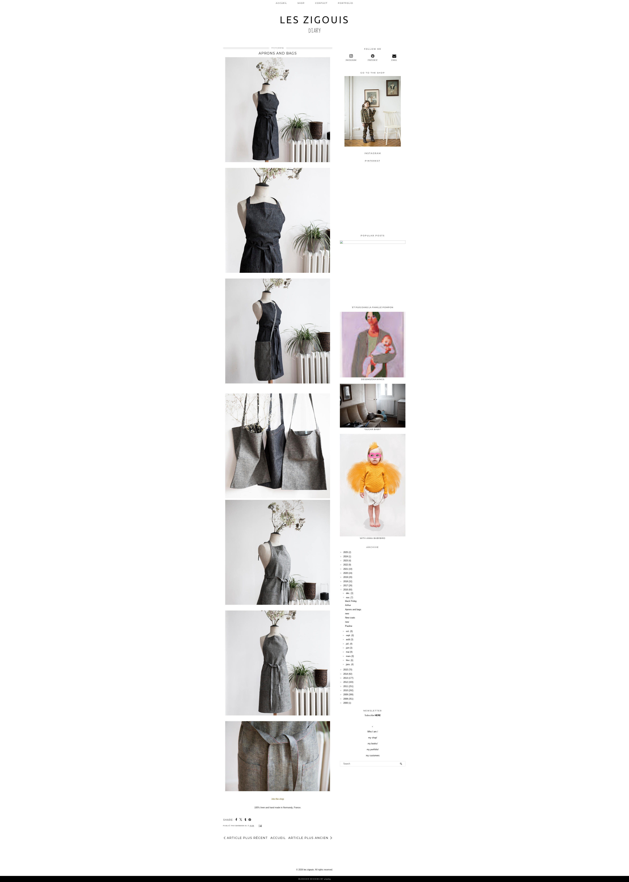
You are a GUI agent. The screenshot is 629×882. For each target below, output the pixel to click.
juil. (347, 643)
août (348, 639)
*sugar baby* (372, 429)
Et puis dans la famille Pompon (372, 307)
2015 (345, 669)
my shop (372, 737)
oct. (348, 631)
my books (372, 743)
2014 (345, 674)
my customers (373, 755)
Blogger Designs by (314, 879)
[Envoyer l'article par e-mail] (260, 826)
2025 (345, 552)
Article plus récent (247, 838)
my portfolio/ (373, 749)
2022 (345, 564)
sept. (348, 635)
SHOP (301, 3)
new (347, 613)
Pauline (348, 626)
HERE (378, 715)
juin (347, 648)
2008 (345, 699)
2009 (345, 694)
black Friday (351, 601)
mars (348, 656)
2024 (345, 556)
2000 (345, 703)
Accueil (281, 3)
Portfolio (345, 3)
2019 (345, 577)
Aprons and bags (353, 609)
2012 (345, 682)
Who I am (372, 731)
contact (321, 3)
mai (347, 652)
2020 (345, 573)
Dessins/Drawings (372, 379)
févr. (348, 660)
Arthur (348, 605)
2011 (345, 686)
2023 (345, 560)
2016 (345, 589)
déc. (348, 593)
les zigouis (314, 19)
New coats (350, 617)
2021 (345, 569)
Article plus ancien (308, 838)
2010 (345, 690)
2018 (345, 581)
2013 (345, 678)
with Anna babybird (372, 538)
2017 (345, 585)
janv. (348, 664)
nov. (348, 597)
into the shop (278, 799)
